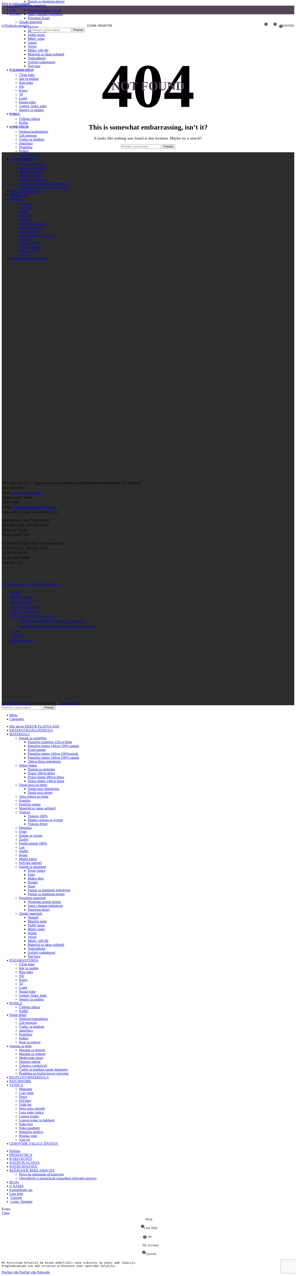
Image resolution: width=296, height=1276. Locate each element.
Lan (21, 847)
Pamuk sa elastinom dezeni (46, 894)
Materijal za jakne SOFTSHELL (46, 54)
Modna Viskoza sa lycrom (45, 820)
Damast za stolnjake (41, 769)
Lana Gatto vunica (31, 227)
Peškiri (23, 151)
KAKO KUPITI (21, 602)
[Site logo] (15, 26)
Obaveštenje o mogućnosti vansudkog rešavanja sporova (57, 626)
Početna (15, 592)
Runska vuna (28, 251)
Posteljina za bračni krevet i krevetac (44, 187)
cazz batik (26, 208)
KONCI (23, 90)
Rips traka (26, 82)
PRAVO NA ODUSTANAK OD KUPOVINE (52, 621)
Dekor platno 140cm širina (46, 781)
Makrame (25, 204)
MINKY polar (36, 39)
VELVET (32, 46)
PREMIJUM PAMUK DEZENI (44, 10)
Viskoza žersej (37, 824)
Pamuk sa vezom (30, 835)
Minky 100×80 (38, 50)
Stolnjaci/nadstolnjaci (33, 131)
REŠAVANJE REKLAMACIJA (33, 616)
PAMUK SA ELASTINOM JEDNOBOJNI (49, 890)
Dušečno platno (30, 804)
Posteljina (25, 147)
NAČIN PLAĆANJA (25, 607)
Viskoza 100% (38, 816)
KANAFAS (24, 800)
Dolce (23, 212)
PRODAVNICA (21, 597)
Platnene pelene (30, 175)
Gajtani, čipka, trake (33, 106)
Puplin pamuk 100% (33, 843)
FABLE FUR (25, 219)
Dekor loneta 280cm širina (46, 777)
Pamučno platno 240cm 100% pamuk (53, 757)
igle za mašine (29, 79)
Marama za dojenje (32, 164)
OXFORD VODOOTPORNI (41, 62)
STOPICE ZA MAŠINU (31, 110)
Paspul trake (27, 102)
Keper (23, 855)
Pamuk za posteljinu (33, 738)
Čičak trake (27, 75)
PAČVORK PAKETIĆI (30, 863)
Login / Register (21, 1201)
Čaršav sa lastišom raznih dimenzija (43, 183)
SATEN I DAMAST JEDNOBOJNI (45, 14)
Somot (32, 42)
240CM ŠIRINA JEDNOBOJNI (44, 761)
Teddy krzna (36, 35)
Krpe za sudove (30, 155)
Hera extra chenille (32, 223)
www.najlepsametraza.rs (28, 493)
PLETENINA (25, 828)
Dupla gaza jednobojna (43, 789)
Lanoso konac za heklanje (37, 235)
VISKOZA (24, 812)
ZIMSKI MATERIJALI (30, 22)
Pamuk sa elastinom (32, 867)
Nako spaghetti (29, 243)
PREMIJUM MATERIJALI (32, 5)
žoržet (23, 839)
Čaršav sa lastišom (31, 139)
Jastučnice (26, 143)
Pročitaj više (19, 1272)
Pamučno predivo (31, 247)
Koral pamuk (37, 750)
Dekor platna (28, 765)
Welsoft (33, 917)
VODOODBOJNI (37, 58)
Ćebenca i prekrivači (33, 179)
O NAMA (17, 636)
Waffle (23, 851)
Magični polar (37, 921)
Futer (31, 874)
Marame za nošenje (32, 168)
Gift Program (28, 135)
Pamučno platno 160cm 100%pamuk (53, 754)
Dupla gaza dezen (40, 792)
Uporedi (16, 1198)
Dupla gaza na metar (33, 785)
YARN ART (24, 254)
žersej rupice (37, 870)
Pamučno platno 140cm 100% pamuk (53, 746)
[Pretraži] (58, 23)
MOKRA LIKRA (36, 878)
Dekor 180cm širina (41, 773)
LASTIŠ (23, 98)
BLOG (15, 631)
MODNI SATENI (28, 859)
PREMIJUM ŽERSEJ (39, 18)
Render (33, 882)
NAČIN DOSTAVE (24, 611)
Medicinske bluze (31, 171)
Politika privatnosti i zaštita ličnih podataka (31, 584)
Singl (31, 886)
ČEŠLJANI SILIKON (29, 119)
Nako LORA (26, 239)
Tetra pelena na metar (33, 796)
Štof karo (34, 66)
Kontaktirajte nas (22, 641)
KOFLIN (23, 123)
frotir (23, 831)
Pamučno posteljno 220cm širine (50, 742)
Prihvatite (43, 1272)
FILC (21, 86)
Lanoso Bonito (29, 231)
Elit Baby (25, 215)
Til (21, 94)
